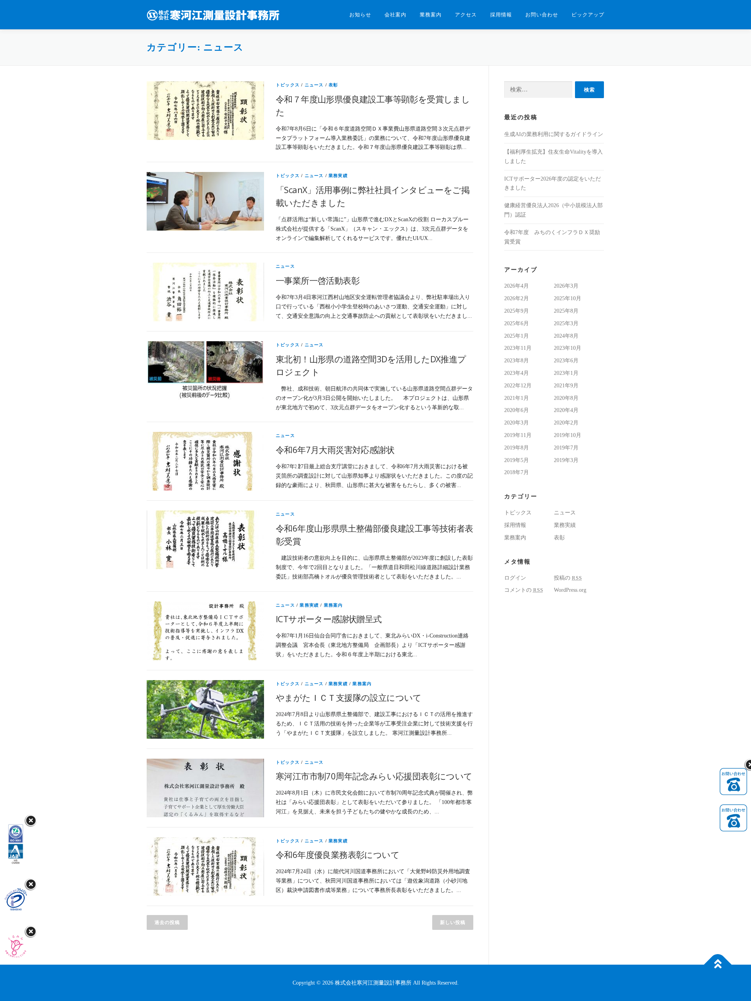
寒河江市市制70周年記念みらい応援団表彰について (374, 776)
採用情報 (501, 15)
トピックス (288, 84)
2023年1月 (566, 373)
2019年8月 (516, 448)
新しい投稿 (452, 922)
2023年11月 (518, 348)
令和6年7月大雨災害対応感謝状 (335, 449)
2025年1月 (516, 336)
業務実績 (338, 175)
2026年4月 (516, 286)
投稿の (568, 578)
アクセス (466, 15)
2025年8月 (566, 311)
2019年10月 (567, 435)
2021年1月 (516, 398)
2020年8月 (566, 398)
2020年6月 (516, 410)
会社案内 (395, 15)
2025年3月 (566, 323)
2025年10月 (567, 298)
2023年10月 (567, 348)
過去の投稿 (167, 922)
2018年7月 (516, 472)
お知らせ (360, 15)
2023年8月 (516, 361)
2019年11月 (518, 435)
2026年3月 (566, 286)
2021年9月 (566, 386)
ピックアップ (587, 15)
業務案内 (431, 15)
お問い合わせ (541, 15)
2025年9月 (516, 311)
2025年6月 (516, 323)
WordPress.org (570, 590)
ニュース (314, 84)
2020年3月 (516, 423)
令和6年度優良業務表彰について (337, 854)
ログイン (515, 578)
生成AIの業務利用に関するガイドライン (553, 134)
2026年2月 (516, 298)
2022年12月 (518, 386)
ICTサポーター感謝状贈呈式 (329, 619)
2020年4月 (566, 410)
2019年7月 (566, 448)
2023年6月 (566, 361)
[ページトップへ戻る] (718, 964)
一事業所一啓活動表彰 (317, 280)
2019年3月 (566, 460)
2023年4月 (516, 373)
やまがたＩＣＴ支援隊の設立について (349, 697)
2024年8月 (566, 336)
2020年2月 (566, 423)
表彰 (333, 84)
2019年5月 (516, 460)
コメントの (523, 590)
